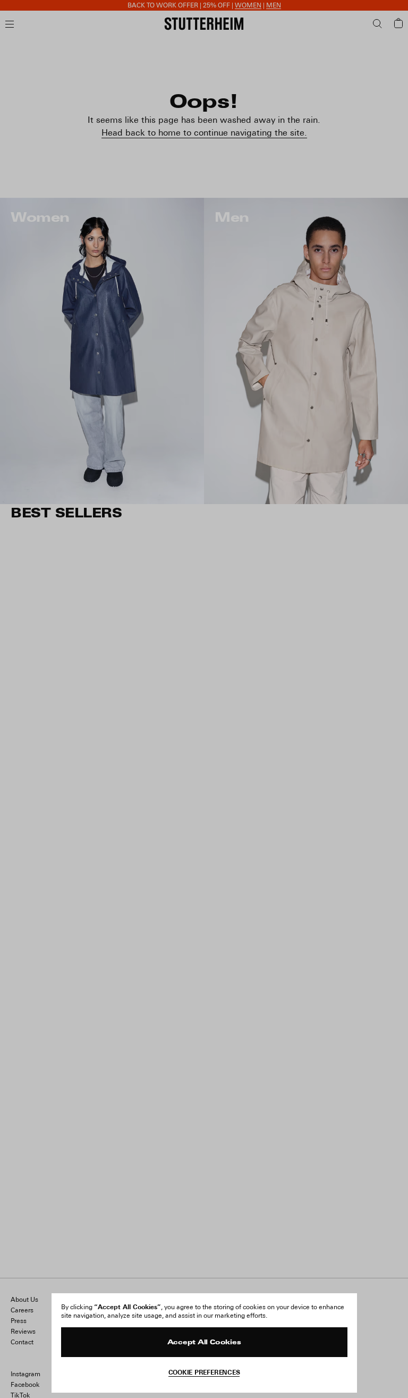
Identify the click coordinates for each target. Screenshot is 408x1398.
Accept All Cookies (204, 1343)
